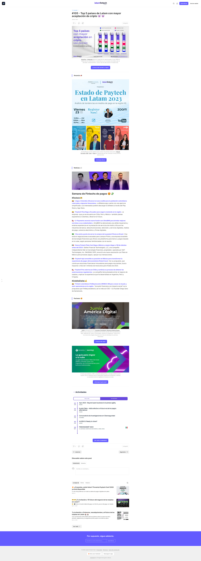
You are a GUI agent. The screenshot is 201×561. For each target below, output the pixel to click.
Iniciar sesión (194, 3)
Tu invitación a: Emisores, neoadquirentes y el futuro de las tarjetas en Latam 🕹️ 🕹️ (93, 513)
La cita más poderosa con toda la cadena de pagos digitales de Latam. (91, 491)
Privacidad (99, 550)
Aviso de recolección (114, 550)
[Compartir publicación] (177, 3)
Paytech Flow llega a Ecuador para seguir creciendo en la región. (98, 212)
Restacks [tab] (83, 463)
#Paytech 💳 (77, 198)
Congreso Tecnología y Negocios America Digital (107, 330)
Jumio (83, 330)
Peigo (94, 153)
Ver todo (75, 526)
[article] (100, 491)
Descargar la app (108, 554)
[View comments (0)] (79, 23)
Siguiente (123, 452)
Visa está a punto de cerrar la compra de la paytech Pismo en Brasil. (99, 234)
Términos (105, 550)
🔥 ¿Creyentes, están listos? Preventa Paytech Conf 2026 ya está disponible (93, 488)
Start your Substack (95, 554)
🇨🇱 (73, 221)
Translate (75, 10)
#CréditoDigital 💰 (79, 281)
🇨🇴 (73, 201)
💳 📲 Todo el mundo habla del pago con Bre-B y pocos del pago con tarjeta (92, 504)
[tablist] (79, 463)
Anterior (77, 452)
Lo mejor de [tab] (76, 483)
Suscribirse (184, 3)
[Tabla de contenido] (2, 280)
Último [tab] (82, 483)
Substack (92, 557)
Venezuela (89, 59)
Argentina (83, 59)
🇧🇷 (73, 234)
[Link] (69, 193)
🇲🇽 (73, 245)
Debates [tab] (88, 483)
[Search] (173, 3)
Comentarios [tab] (76, 463)
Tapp (90, 153)
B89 (87, 153)
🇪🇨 (73, 212)
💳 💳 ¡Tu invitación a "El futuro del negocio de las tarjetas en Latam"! (92, 501)
